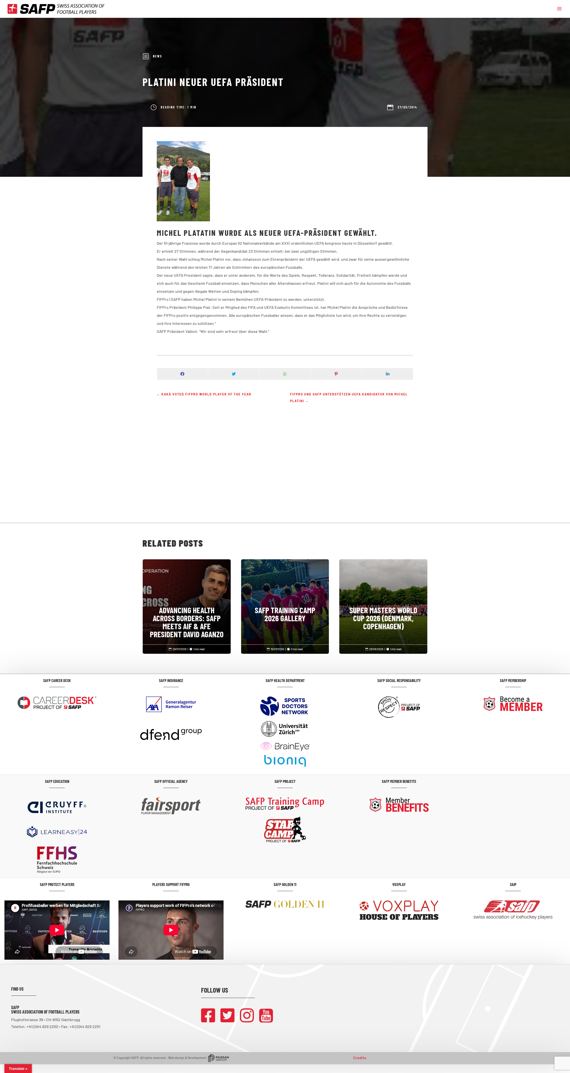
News (157, 56)
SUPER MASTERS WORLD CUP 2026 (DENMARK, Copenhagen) (383, 599)
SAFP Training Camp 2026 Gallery (285, 595)
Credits (359, 1057)
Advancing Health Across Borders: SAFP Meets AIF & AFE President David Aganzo (187, 603)
